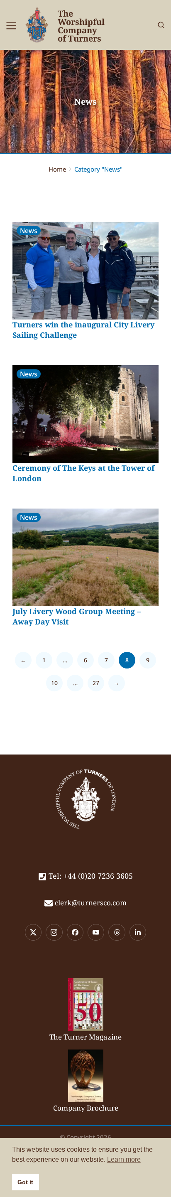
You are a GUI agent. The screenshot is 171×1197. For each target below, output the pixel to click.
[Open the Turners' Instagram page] (54, 932)
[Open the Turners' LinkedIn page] (137, 932)
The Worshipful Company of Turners (81, 26)
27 (96, 683)
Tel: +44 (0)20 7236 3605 (91, 876)
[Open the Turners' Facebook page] (75, 932)
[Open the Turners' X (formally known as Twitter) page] (33, 932)
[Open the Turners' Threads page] (116, 932)
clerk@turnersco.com (91, 902)
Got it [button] (25, 1182)
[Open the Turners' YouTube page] (96, 932)
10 (54, 683)
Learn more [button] (124, 1159)
